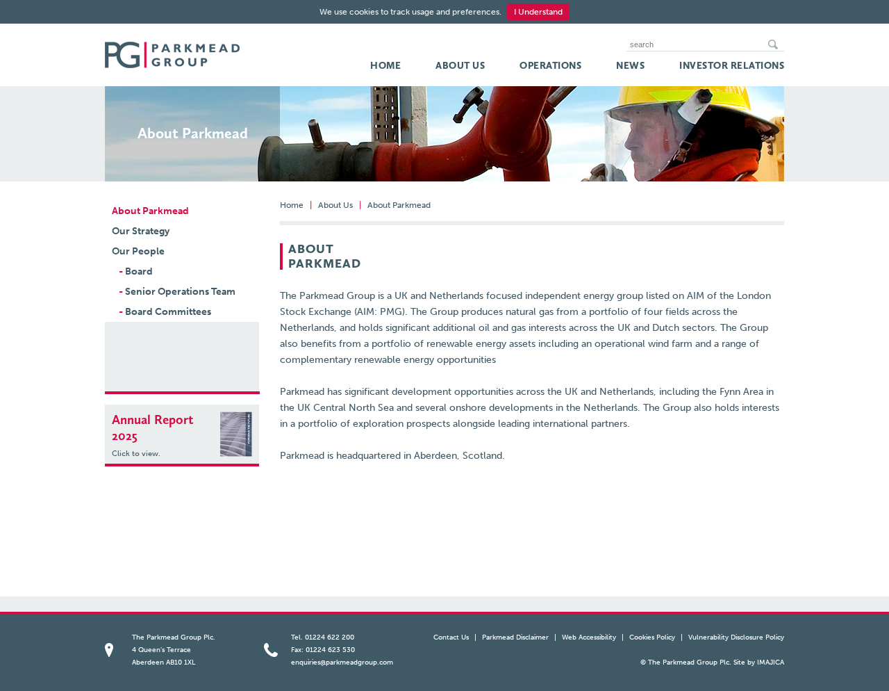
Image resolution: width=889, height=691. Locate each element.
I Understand (538, 12)
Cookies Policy (652, 637)
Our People (138, 251)
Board (136, 271)
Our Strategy (140, 231)
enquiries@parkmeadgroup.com (342, 662)
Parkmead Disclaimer (515, 637)
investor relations (731, 66)
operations (550, 66)
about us (460, 66)
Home (385, 66)
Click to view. (136, 453)
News (630, 66)
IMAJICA (770, 662)
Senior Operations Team (177, 292)
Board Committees (165, 312)
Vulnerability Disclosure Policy (736, 637)
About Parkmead (150, 211)
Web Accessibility (589, 637)
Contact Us (451, 637)
